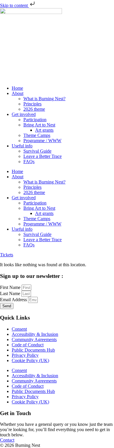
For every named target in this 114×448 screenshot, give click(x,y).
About (17, 93)
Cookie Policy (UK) (30, 360)
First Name (11, 287)
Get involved (24, 114)
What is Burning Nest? (44, 98)
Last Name (10, 293)
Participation (34, 119)
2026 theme (34, 109)
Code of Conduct (28, 344)
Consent (19, 329)
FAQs (28, 161)
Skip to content (14, 5)
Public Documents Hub (33, 350)
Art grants (44, 130)
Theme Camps (36, 135)
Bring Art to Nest (39, 124)
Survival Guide (37, 151)
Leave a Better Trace (42, 156)
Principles (32, 103)
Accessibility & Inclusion (35, 334)
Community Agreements (34, 339)
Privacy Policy (25, 355)
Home (17, 88)
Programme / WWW (42, 140)
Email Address (14, 299)
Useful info (22, 145)
